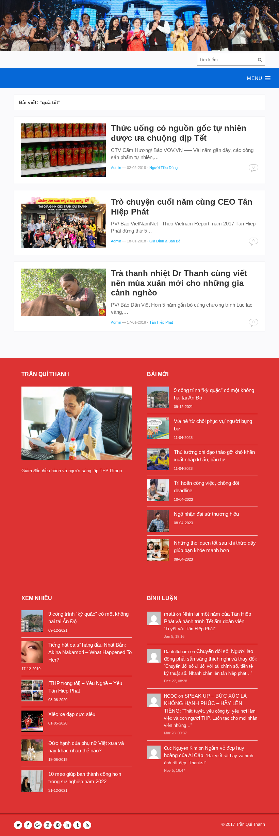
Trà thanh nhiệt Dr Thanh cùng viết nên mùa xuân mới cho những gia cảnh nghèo (179, 283)
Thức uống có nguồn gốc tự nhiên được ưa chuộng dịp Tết (178, 132)
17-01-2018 (136, 322)
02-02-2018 (136, 168)
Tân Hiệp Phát (161, 322)
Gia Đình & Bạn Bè (164, 241)
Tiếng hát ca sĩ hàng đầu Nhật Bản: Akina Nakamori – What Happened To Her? (90, 652)
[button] (139, 78)
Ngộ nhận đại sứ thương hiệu (206, 514)
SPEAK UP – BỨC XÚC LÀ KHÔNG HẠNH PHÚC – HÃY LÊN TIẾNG (205, 703)
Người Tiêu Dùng (163, 168)
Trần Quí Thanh (250, 824)
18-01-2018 (136, 241)
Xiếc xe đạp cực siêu (71, 714)
